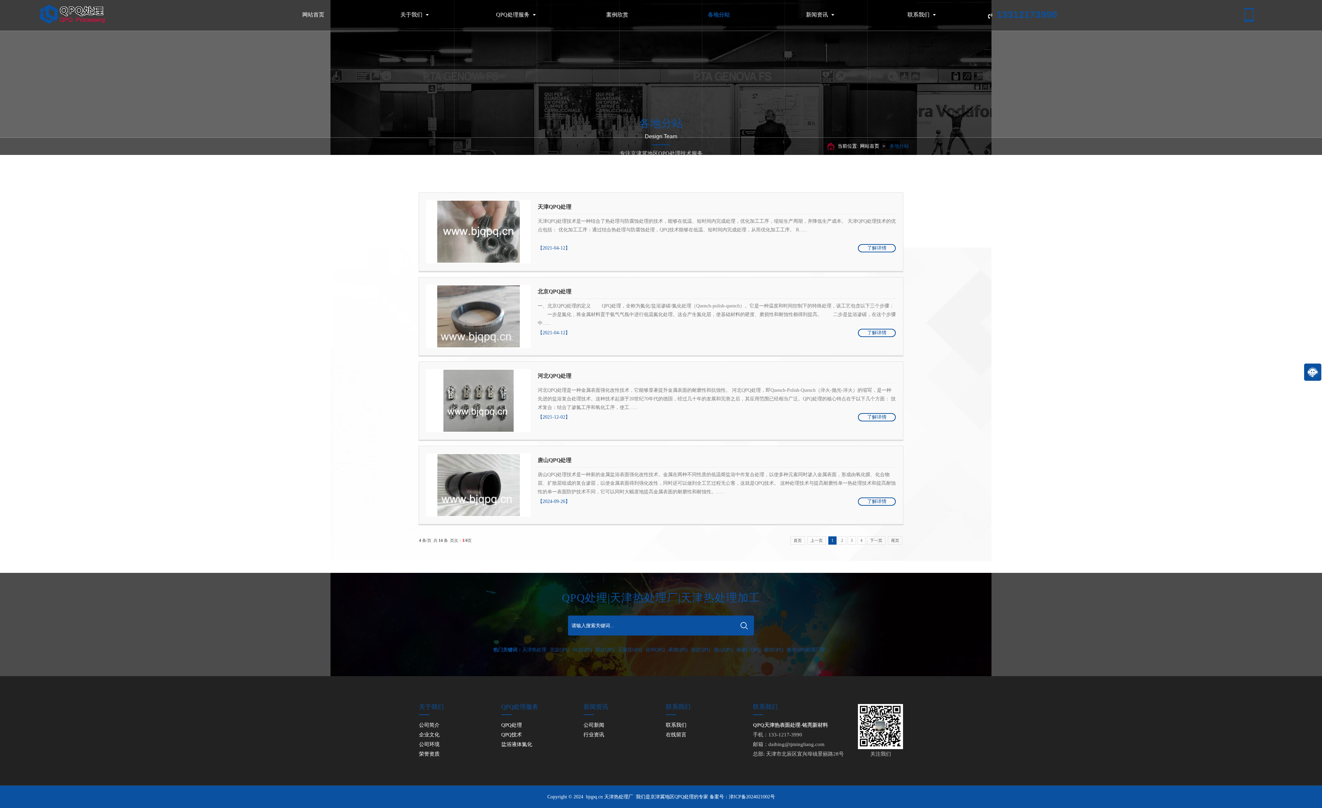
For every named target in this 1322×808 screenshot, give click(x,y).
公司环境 (429, 744)
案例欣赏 (617, 15)
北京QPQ (559, 649)
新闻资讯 (817, 15)
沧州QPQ (655, 649)
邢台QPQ (605, 649)
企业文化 (429, 734)
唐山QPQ (723, 649)
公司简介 (429, 725)
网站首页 (313, 15)
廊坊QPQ (773, 649)
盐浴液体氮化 (516, 744)
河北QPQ (582, 649)
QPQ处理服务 (512, 15)
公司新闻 (594, 725)
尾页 (895, 540)
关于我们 (411, 15)
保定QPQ (700, 649)
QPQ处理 (511, 725)
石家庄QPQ (630, 649)
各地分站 (719, 15)
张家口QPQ (748, 649)
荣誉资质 (429, 754)
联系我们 (918, 15)
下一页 (876, 540)
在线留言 (676, 734)
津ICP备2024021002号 (752, 796)
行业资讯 (594, 734)
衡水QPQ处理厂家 (806, 649)
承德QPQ (678, 649)
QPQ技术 (511, 734)
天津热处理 (534, 649)
